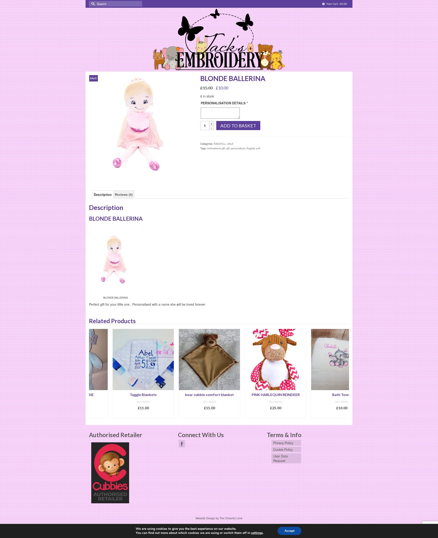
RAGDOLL (220, 143)
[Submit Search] (92, 4)
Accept (289, 531)
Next (345, 373)
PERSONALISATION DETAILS (224, 103)
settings (257, 533)
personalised (238, 148)
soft (258, 148)
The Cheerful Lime (230, 518)
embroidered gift (216, 148)
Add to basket (238, 125)
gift (227, 148)
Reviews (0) (124, 194)
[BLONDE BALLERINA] (141, 126)
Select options (120, 414)
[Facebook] (182, 443)
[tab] (102, 194)
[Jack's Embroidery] (219, 40)
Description (103, 194)
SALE (230, 143)
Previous (93, 373)
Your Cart (336, 3)
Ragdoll (250, 148)
